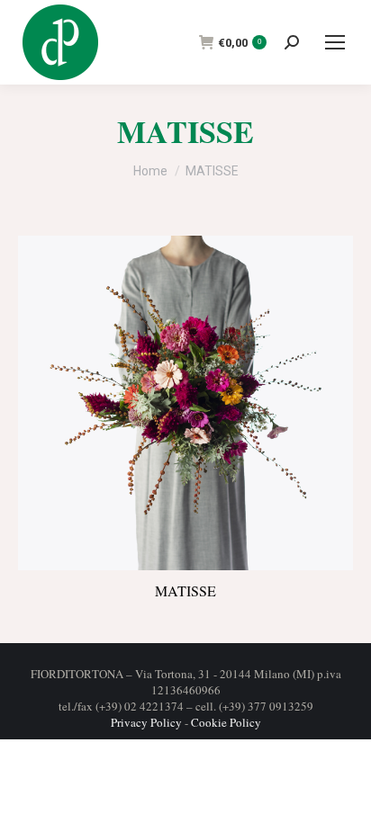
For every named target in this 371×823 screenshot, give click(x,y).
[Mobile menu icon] (335, 42)
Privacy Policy (146, 722)
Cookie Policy (226, 722)
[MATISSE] (185, 403)
